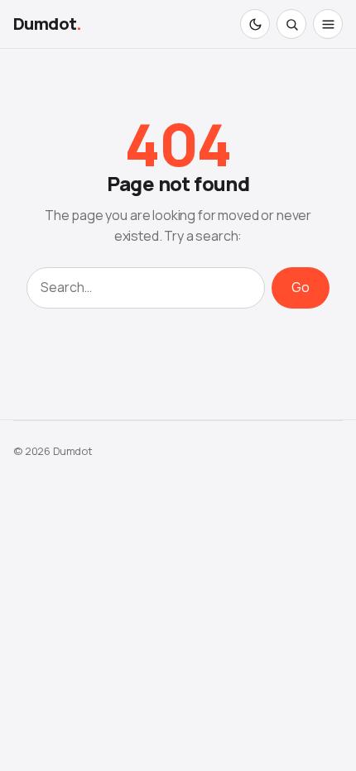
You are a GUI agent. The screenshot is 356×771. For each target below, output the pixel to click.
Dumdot (47, 23)
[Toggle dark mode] (255, 24)
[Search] (291, 24)
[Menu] (328, 24)
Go (300, 287)
